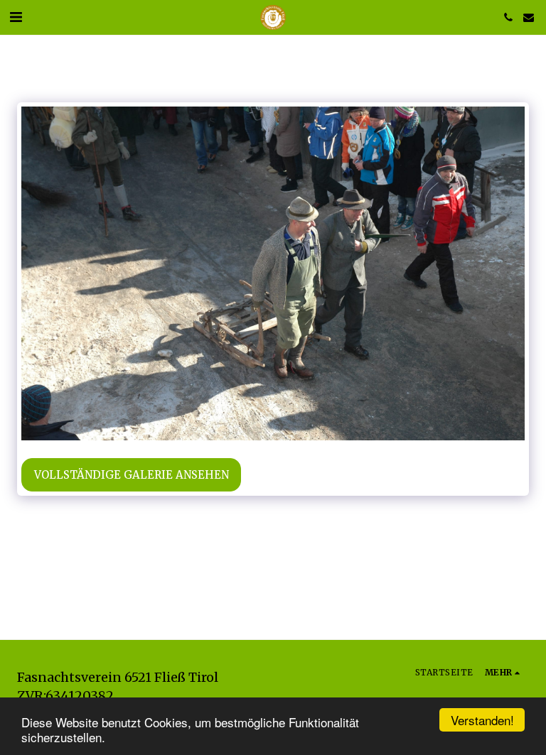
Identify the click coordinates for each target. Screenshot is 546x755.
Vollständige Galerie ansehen (131, 475)
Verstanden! (482, 720)
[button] (16, 17)
